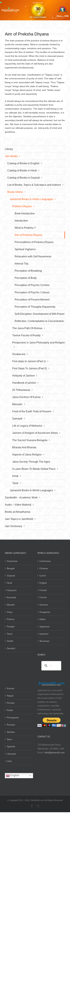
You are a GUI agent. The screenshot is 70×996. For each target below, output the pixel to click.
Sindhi (10, 641)
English (43, 583)
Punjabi (10, 626)
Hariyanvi (11, 590)
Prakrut (10, 619)
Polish (10, 710)
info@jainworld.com (54, 752)
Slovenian (44, 641)
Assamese (12, 561)
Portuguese (13, 717)
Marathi (11, 604)
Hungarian (44, 612)
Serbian (11, 732)
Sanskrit (11, 648)
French (43, 597)
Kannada (11, 597)
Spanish (11, 746)
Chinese (43, 568)
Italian (42, 619)
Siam (9, 739)
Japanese (44, 626)
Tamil (9, 634)
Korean (10, 688)
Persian (11, 703)
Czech (42, 575)
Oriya (9, 612)
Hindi (9, 583)
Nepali (10, 695)
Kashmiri (43, 634)
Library (9, 149)
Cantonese (45, 561)
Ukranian (11, 753)
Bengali (10, 568)
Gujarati (11, 575)
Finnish (43, 590)
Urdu (9, 761)
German (43, 604)
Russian (11, 724)
